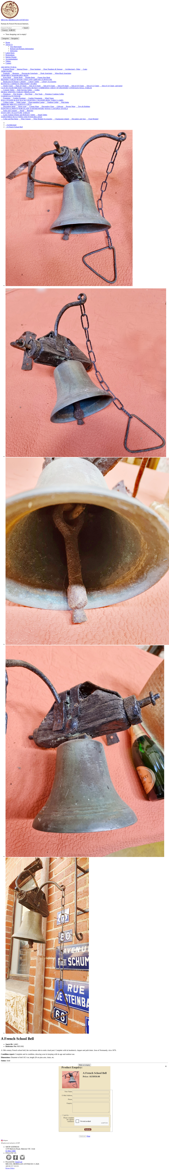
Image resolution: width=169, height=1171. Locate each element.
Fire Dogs (27, 94)
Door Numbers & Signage (52, 69)
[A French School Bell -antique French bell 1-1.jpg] (47, 1033)
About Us (9, 45)
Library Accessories (48, 82)
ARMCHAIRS (6, 71)
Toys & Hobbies (83, 106)
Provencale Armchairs (28, 73)
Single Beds (17, 77)
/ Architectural (11, 125)
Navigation (14, 38)
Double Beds (29, 77)
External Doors (7, 69)
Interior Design (11, 57)
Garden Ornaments (34, 98)
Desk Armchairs (45, 73)
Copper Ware (33, 106)
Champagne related (61, 119)
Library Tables (32, 82)
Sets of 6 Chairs (48, 86)
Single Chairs (7, 86)
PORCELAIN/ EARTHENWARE (31, 109)
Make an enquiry (84, 1065)
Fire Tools (37, 94)
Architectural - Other (71, 69)
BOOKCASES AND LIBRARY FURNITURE (34, 80)
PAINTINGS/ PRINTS (9, 109)
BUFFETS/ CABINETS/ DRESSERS (15, 84)
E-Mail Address (67, 1095)
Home (8, 42)
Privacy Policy (10, 1168)
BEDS (26, 75)
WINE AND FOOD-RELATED (30, 117)
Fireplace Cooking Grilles (53, 94)
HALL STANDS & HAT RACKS (13, 100)
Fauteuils (5, 73)
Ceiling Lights (7, 102)
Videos (8, 61)
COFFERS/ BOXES (30, 88)
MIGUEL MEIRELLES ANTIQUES (15, 20)
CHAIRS (33, 84)
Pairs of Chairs (19, 86)
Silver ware (21, 106)
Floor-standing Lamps (35, 102)
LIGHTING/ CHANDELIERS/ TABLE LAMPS (45, 100)
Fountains (5, 98)
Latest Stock (10, 53)
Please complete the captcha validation (68, 1119)
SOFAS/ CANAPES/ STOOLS (56, 109)
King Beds (6, 77)
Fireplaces (6, 94)
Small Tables (41, 115)
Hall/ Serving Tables (23, 90)
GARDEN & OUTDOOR (10, 96)
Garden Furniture (18, 98)
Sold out (82, 1136)
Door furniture (34, 69)
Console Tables (7, 90)
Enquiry (69, 1103)
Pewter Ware (69, 106)
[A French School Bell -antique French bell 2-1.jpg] (86, 456)
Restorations (10, 55)
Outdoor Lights (51, 102)
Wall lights (64, 102)
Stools (20, 111)
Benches (29, 111)
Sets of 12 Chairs (91, 86)
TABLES (26, 113)
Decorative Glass (46, 106)
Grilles (36, 90)
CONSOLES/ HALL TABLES (80, 88)
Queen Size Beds (42, 77)
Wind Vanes (48, 98)
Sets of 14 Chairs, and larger (111, 86)
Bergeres (14, 73)
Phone (70, 1099)
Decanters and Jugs (77, 119)
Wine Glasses (25, 119)
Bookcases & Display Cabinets (13, 82)
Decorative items (8, 106)
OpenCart (18, 1162)
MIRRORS (5, 104)
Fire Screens (16, 94)
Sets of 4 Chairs (34, 86)
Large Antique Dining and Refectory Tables (18, 115)
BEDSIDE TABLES (8, 80)
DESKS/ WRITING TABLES (12, 92)
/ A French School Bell (14, 127)
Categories (5, 38)
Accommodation (12, 59)
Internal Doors (21, 69)
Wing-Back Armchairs (62, 73)
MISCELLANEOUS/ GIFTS (21, 104)
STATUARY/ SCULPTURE (11, 113)
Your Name (68, 1091)
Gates (84, 69)
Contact (8, 63)
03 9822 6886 (11, 1151)
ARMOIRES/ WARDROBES (12, 75)
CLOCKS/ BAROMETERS (11, 88)
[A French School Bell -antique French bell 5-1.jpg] (85, 856)
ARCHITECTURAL (9, 67)
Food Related (92, 119)
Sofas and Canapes (9, 111)
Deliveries (13, 51)
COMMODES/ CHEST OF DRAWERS (53, 88)
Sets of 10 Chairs (76, 86)
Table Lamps (20, 102)
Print (88, 1136)
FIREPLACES (29, 92)
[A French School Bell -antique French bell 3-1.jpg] (69, 285)
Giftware (58, 106)
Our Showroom (15, 47)
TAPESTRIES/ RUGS (9, 117)
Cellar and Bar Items (9, 119)
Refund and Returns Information (22, 49)
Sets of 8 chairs (62, 86)
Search (26, 28)
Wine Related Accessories (41, 119)
